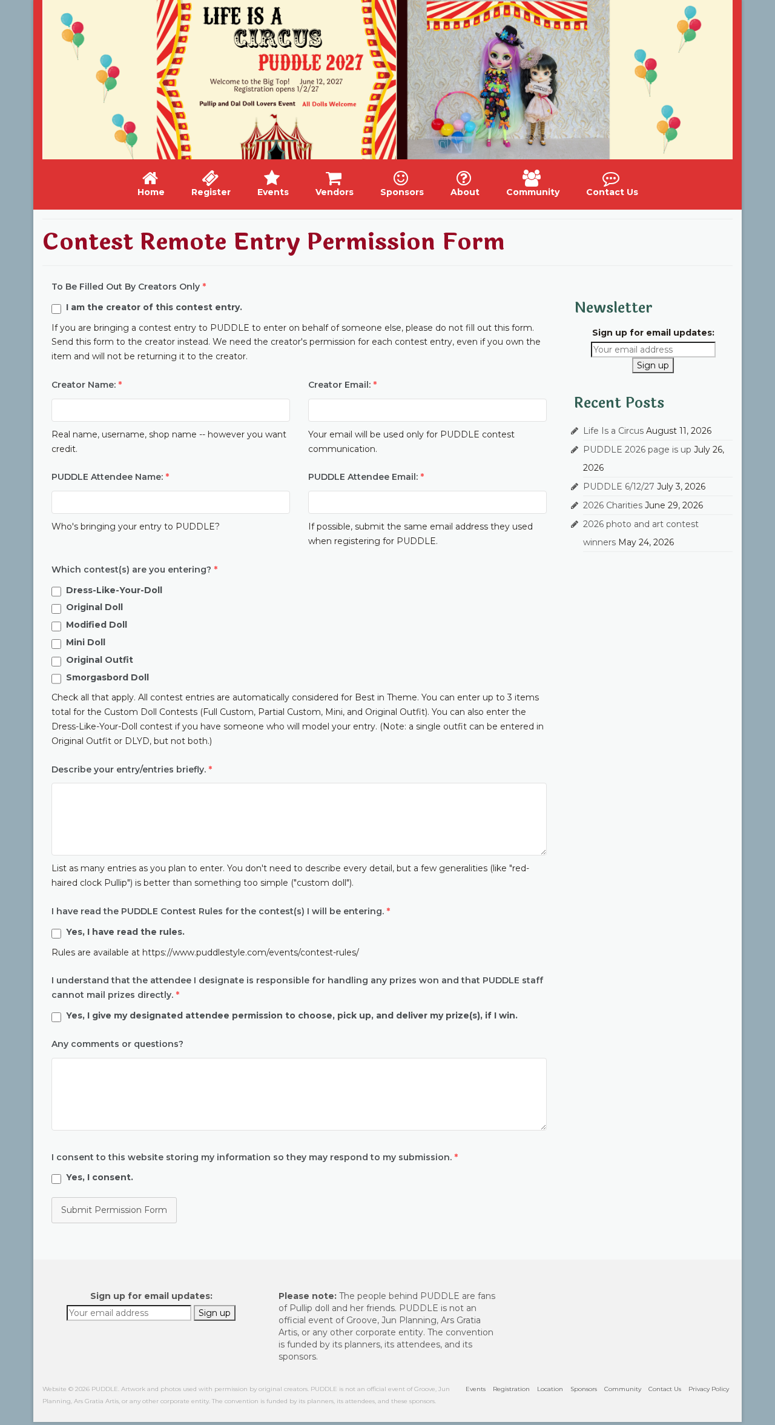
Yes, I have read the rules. (125, 931)
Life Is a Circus (613, 430)
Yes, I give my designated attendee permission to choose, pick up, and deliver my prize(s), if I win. (292, 1015)
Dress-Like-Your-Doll (114, 590)
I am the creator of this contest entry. (154, 307)
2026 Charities (612, 505)
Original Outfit (99, 659)
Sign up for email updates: (653, 332)
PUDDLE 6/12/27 (619, 486)
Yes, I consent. (99, 1177)
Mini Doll (85, 642)
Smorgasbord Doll (107, 677)
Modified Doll (96, 624)
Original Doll (94, 607)
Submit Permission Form (114, 1209)
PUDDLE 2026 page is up (637, 449)
